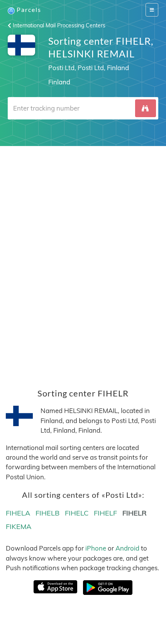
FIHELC (76, 513)
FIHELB (47, 513)
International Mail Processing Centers (58, 25)
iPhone (95, 548)
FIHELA (18, 513)
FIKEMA (18, 526)
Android (127, 548)
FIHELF (105, 513)
